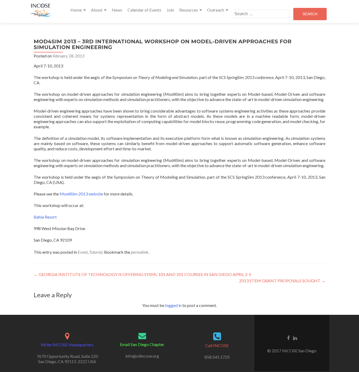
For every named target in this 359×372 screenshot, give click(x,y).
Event (83, 251)
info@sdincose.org (142, 355)
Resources (188, 9)
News (117, 9)
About (96, 9)
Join (170, 9)
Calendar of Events (144, 9)
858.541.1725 (217, 356)
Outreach (215, 9)
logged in (173, 305)
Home (76, 9)
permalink (139, 251)
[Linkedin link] (295, 338)
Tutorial (95, 251)
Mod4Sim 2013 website (81, 193)
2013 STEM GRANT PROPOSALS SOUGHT (282, 280)
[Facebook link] (288, 338)
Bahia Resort (45, 216)
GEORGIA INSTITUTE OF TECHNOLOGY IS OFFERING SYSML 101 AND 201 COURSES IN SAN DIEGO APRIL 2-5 (142, 274)
